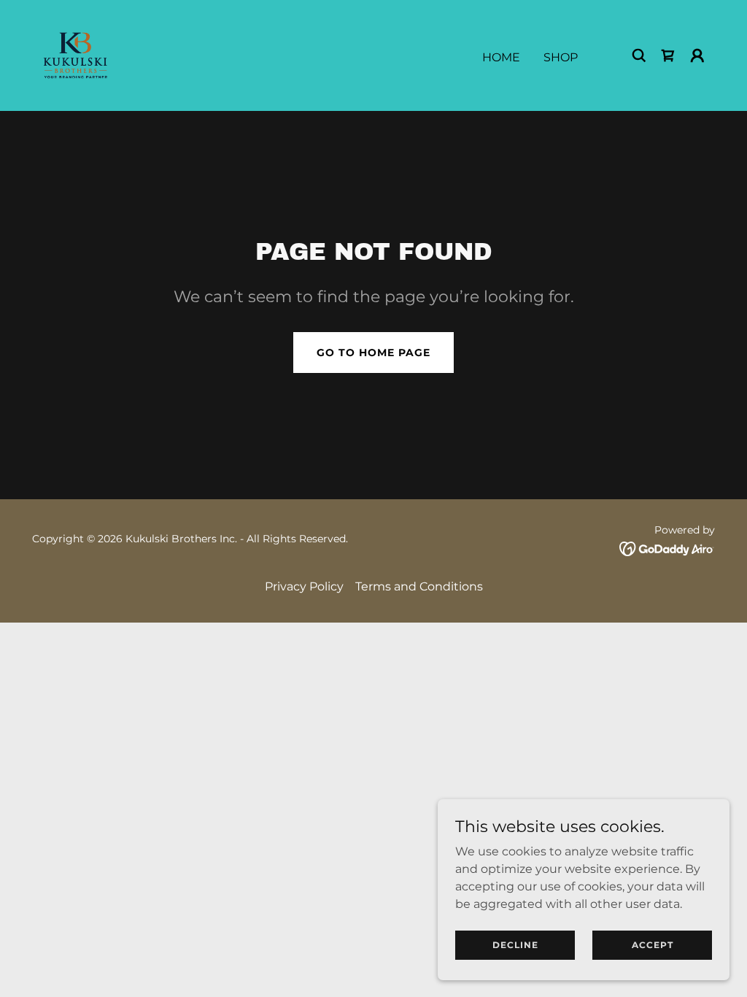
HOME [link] (501, 57)
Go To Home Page (373, 352)
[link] (75, 54)
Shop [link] (560, 57)
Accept (652, 944)
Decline (515, 944)
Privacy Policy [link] (304, 586)
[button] (697, 55)
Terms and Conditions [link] (419, 586)
